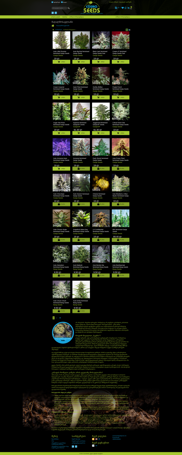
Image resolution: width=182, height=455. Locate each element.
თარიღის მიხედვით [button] (69, 29)
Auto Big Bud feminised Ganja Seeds (81, 52)
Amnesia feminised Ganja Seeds (79, 159)
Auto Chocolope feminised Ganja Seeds (61, 195)
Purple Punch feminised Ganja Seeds (121, 88)
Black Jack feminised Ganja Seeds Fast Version (100, 53)
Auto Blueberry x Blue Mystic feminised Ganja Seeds (121, 196)
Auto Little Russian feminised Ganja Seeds (61, 52)
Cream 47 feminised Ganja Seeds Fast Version (119, 53)
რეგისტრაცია (56, 2)
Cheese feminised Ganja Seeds (99, 195)
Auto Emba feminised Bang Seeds (80, 302)
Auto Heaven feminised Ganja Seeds (81, 195)
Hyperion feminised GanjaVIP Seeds (79, 124)
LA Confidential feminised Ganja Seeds (101, 230)
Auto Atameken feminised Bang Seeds (61, 266)
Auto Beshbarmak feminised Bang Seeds (120, 266)
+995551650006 (116, 439)
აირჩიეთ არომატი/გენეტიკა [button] (76, 17)
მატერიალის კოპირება (78, 441)
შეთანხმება (55, 439)
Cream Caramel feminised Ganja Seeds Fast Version (61, 89)
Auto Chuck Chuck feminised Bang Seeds (61, 302)
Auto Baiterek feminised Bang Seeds (81, 266)
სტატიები (122, 2)
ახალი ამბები (113, 2)
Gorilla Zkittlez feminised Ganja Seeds (101, 88)
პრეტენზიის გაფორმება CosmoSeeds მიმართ (59, 443)
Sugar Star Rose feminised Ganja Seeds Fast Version (61, 125)
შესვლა (65, 2)
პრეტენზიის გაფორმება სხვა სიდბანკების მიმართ (60, 447)
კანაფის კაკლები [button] (55, 17)
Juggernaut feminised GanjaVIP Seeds (100, 124)
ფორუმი (129, 2)
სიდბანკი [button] (64, 17)
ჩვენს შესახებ (76, 439)
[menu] (118, 7)
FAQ (53, 441)
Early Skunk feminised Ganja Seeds (100, 159)
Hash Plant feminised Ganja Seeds (80, 88)
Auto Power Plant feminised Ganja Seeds (121, 159)
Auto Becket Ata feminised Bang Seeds (100, 266)
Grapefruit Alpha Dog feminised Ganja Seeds (81, 230)
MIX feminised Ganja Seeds (120, 230)
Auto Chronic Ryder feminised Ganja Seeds (61, 230)
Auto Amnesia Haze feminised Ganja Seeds (61, 159)
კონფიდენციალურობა (78, 443)
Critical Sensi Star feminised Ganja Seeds (121, 124)
